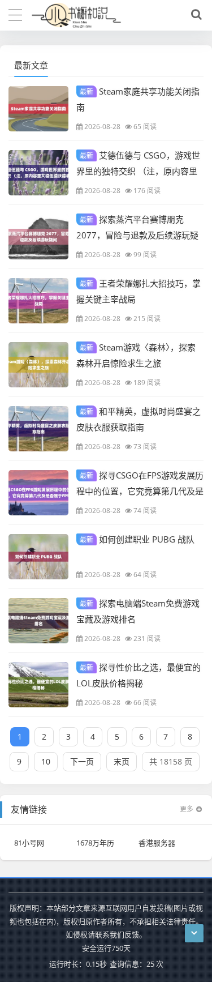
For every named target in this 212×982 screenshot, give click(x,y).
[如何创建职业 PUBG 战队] (38, 556)
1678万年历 (95, 843)
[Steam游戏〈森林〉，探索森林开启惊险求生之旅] (38, 364)
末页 (121, 761)
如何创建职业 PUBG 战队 (137, 539)
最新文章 (31, 65)
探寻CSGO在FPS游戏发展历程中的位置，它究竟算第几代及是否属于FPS (140, 490)
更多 (186, 809)
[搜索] (194, 15)
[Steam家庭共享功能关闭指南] (38, 108)
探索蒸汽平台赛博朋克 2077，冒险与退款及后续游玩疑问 (137, 234)
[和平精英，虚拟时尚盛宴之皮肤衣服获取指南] (38, 428)
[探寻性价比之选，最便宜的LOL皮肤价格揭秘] (38, 684)
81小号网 (29, 843)
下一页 (82, 761)
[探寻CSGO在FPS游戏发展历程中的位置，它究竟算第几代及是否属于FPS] (38, 492)
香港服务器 (157, 843)
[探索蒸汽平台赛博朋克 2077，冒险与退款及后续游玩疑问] (38, 236)
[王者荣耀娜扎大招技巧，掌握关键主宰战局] (38, 300)
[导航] (15, 13)
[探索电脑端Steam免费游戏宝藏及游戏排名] (38, 620)
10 (45, 761)
